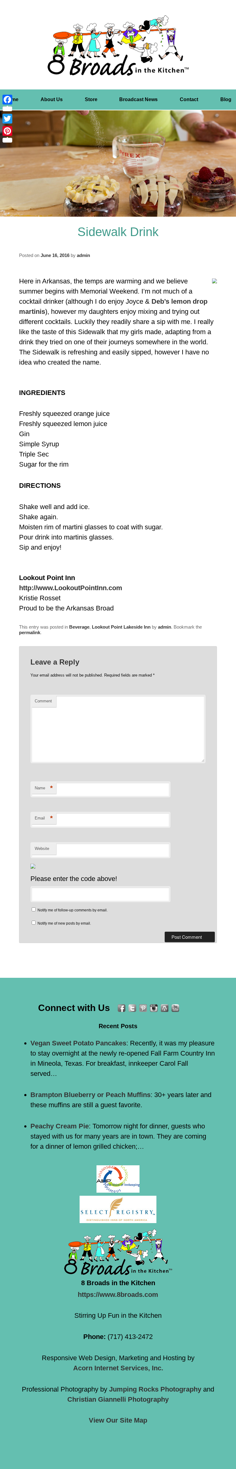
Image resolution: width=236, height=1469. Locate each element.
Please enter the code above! (73, 879)
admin (83, 255)
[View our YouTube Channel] (175, 1008)
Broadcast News (138, 99)
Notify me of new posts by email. (64, 923)
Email (44, 818)
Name (44, 788)
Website (42, 848)
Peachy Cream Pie (59, 1126)
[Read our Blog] (164, 1008)
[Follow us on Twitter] (132, 1008)
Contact (189, 99)
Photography (155, 1389)
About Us (52, 99)
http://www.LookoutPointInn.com (70, 588)
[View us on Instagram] (154, 1008)
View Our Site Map (118, 1420)
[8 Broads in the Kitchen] (118, 45)
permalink (29, 632)
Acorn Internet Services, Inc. (118, 1368)
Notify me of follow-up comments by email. (72, 910)
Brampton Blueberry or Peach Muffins (90, 1095)
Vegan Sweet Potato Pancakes (78, 1043)
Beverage (79, 627)
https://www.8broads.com (118, 1294)
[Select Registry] (118, 1209)
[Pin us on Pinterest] (143, 1008)
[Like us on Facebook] (121, 1008)
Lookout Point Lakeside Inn (121, 627)
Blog (225, 99)
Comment (43, 701)
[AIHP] (118, 1179)
